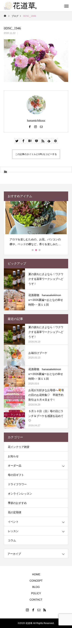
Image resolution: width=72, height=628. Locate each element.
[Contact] (41, 126)
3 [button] (40, 250)
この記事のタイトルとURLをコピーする (36, 154)
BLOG (36, 586)
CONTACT (36, 599)
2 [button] (36, 250)
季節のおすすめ (17, 502)
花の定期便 (14, 512)
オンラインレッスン (20, 493)
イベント (13, 521)
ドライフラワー (17, 484)
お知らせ (13, 456)
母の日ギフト (16, 474)
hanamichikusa (36, 120)
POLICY (36, 593)
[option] (36, 225)
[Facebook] (30, 126)
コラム (12, 540)
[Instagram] (35, 126)
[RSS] (45, 610)
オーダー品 (14, 465)
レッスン (13, 531)
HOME (36, 574)
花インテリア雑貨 (18, 446)
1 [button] (33, 250)
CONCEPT (36, 580)
